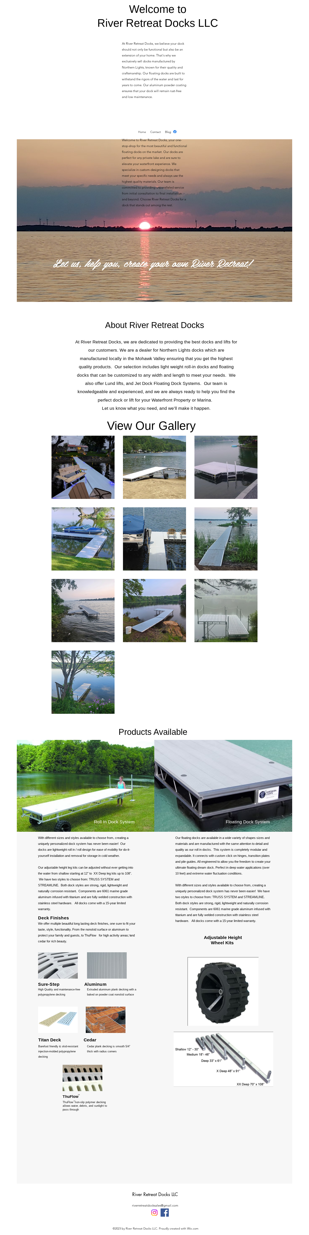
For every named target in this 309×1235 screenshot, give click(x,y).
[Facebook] (165, 1212)
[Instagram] (154, 1212)
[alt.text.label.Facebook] (175, 132)
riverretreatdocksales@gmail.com (155, 1205)
